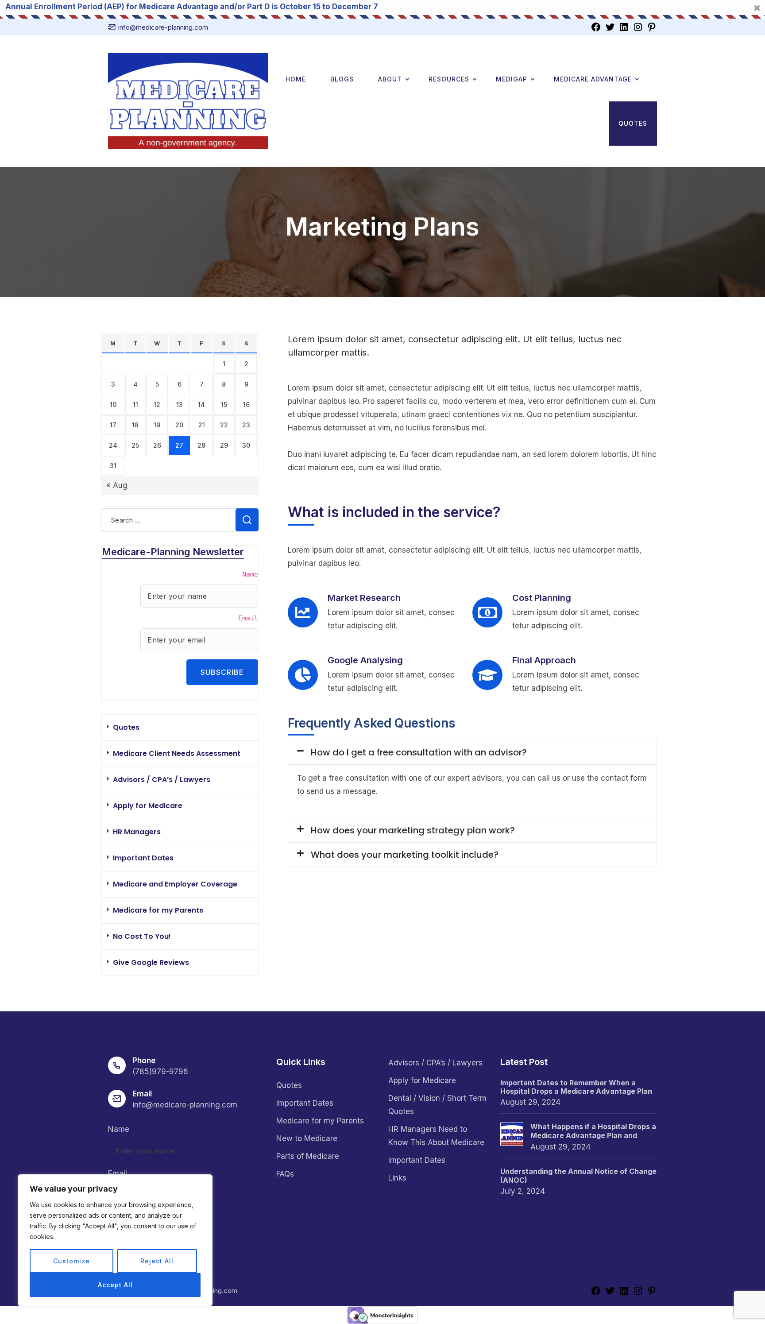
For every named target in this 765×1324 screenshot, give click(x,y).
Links (397, 1177)
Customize (71, 1261)
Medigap (511, 79)
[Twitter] (610, 26)
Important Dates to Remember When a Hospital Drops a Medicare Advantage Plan (576, 1087)
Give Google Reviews (151, 962)
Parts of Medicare (307, 1156)
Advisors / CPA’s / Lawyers (161, 779)
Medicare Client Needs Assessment (176, 753)
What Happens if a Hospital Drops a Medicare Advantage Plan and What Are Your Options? (593, 1131)
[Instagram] (638, 26)
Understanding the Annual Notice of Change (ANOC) (578, 1175)
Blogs (342, 79)
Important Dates (143, 858)
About (390, 79)
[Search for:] (180, 519)
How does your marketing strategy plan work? (413, 830)
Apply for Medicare (147, 806)
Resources (449, 79)
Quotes (632, 123)
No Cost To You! (142, 936)
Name (250, 574)
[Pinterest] (651, 26)
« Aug (117, 485)
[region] (115, 1240)
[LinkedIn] (623, 26)
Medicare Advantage (593, 79)
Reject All (157, 1261)
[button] (472, 752)
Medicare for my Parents (158, 910)
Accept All (115, 1285)
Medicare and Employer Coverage (175, 884)
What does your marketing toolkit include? (404, 854)
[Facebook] (596, 26)
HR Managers (137, 832)
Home (296, 79)
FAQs (285, 1173)
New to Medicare (306, 1138)
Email (248, 618)
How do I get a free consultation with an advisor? (419, 752)
